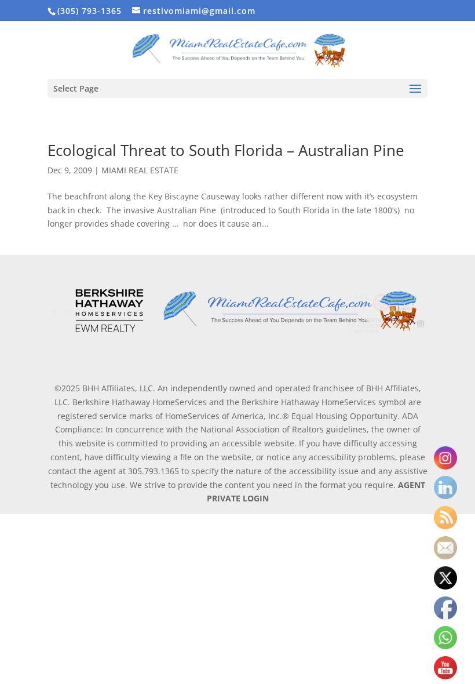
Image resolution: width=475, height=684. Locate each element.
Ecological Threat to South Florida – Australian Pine (226, 150)
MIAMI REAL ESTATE (139, 170)
